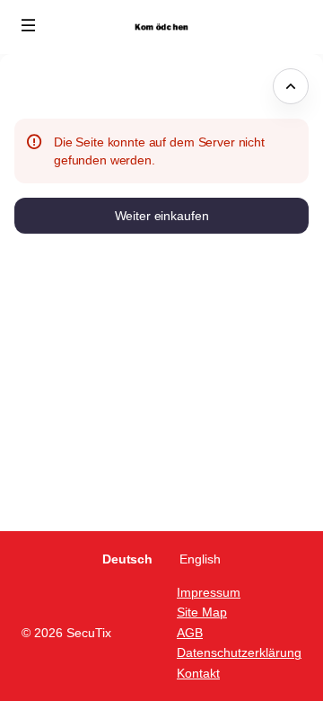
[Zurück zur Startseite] (161, 27)
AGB (190, 633)
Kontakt (198, 673)
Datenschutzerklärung (239, 652)
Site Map (202, 612)
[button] (29, 25)
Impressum (208, 592)
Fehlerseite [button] (50, 86)
